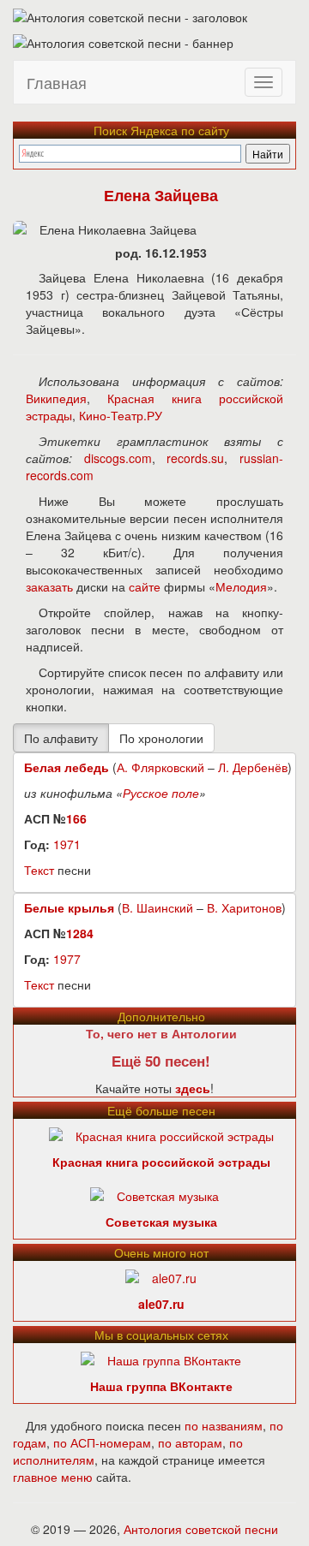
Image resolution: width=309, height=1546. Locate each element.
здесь (192, 1088)
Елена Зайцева (161, 195)
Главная (57, 82)
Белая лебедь (66, 767)
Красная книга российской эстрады (161, 1161)
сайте (145, 586)
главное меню (53, 1476)
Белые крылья (69, 907)
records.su (195, 458)
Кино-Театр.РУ (120, 415)
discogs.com (118, 458)
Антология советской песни (201, 1528)
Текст (39, 869)
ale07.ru (161, 1303)
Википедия (56, 398)
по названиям (224, 1425)
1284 (80, 933)
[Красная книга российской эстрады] (161, 1133)
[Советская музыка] (154, 1193)
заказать (49, 586)
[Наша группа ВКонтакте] (161, 1357)
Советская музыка (161, 1221)
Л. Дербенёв (253, 767)
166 (76, 818)
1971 (67, 844)
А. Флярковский (160, 767)
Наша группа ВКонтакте (161, 1385)
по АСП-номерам (102, 1442)
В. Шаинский (157, 907)
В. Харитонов (244, 907)
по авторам (190, 1442)
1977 (67, 958)
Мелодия (241, 586)
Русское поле (161, 792)
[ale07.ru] (161, 1275)
